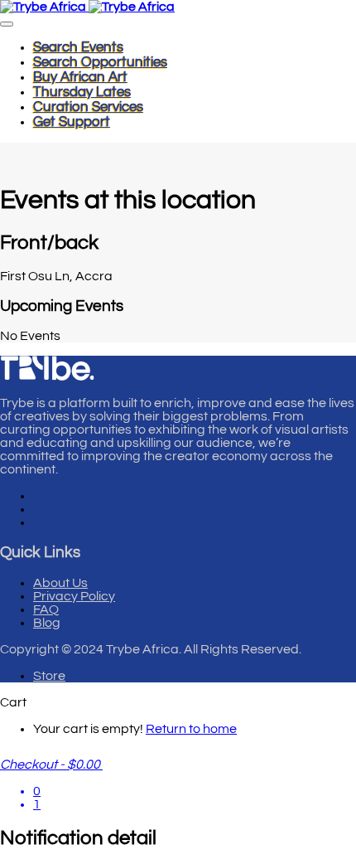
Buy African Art (80, 77)
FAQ (46, 609)
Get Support (71, 121)
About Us (60, 583)
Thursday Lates (82, 92)
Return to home (191, 728)
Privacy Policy (74, 596)
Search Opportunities (100, 62)
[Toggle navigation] (6, 24)
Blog (46, 622)
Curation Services (88, 107)
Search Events (78, 47)
